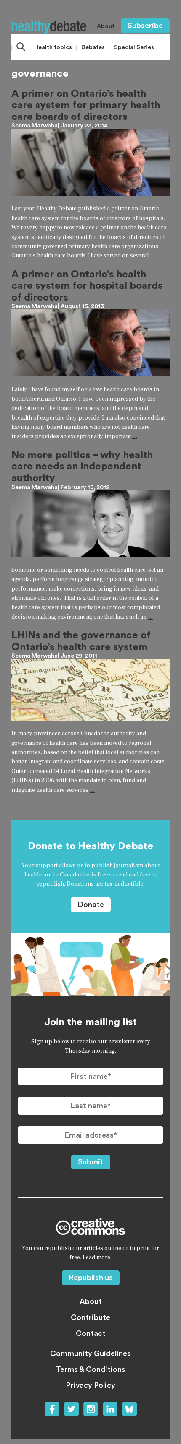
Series (134, 47)
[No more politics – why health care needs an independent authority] (90, 523)
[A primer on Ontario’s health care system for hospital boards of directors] (90, 342)
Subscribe (145, 25)
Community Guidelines (90, 1353)
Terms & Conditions (90, 1369)
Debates (93, 47)
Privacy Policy (90, 1385)
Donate (90, 904)
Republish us (91, 1277)
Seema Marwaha (34, 126)
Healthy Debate (48, 27)
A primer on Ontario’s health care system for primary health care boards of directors (85, 105)
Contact (91, 1333)
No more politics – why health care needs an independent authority (82, 466)
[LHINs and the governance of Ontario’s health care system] (90, 690)
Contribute (90, 1317)
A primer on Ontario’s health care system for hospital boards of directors (86, 286)
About (105, 26)
